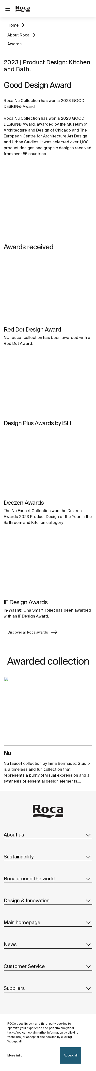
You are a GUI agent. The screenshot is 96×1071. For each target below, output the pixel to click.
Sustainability (18, 856)
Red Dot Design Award (32, 329)
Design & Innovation (26, 900)
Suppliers (14, 988)
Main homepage (22, 922)
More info (14, 1055)
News (10, 944)
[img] (48, 291)
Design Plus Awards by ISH (37, 423)
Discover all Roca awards (28, 632)
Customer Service (24, 966)
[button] (88, 835)
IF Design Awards (26, 602)
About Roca (18, 35)
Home (13, 25)
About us (14, 834)
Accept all (71, 1055)
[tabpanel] (48, 713)
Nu (7, 753)
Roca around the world (29, 878)
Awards (14, 44)
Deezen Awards (24, 502)
